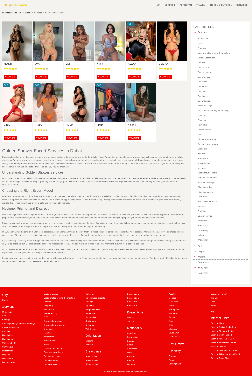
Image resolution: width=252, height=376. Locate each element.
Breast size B (91, 360)
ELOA (38, 124)
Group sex (49, 329)
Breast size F (133, 301)
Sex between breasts (95, 298)
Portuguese (174, 309)
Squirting (89, 305)
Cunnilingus (7, 347)
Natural (130, 317)
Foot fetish (49, 309)
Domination (7, 358)
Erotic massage (51, 294)
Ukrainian (173, 329)
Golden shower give (53, 321)
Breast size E (133, 298)
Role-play (89, 294)
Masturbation (50, 340)
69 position (7, 312)
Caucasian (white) (218, 294)
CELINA (163, 63)
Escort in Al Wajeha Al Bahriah (224, 350)
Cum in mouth (8, 339)
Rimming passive (52, 364)
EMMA (70, 124)
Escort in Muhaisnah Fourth (223, 343)
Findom (47, 301)
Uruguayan (174, 333)
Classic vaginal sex (11, 327)
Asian (171, 360)
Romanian (173, 313)
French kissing (50, 313)
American (131, 333)
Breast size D (133, 294)
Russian (172, 317)
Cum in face (7, 335)
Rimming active (51, 360)
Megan (8, 63)
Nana (100, 63)
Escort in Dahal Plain (220, 358)
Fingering (48, 305)
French (130, 360)
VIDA (7, 124)
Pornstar (186, 5)
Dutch (130, 352)
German (131, 364)
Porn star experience (53, 352)
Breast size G (133, 305)
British (130, 345)
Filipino (130, 356)
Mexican (172, 298)
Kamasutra (49, 337)
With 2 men (90, 329)
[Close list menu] (195, 32)
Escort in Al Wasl (218, 346)
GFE (46, 317)
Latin (212, 301)
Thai (171, 325)
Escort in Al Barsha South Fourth (225, 354)
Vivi (68, 63)
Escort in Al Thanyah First (222, 331)
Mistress (48, 344)
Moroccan (173, 301)
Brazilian (131, 341)
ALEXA (132, 63)
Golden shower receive (54, 325)
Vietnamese (174, 337)
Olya (37, 63)
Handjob (48, 333)
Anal (4, 315)
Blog (212, 311)
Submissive (90, 317)
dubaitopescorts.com (11, 13)
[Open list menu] (195, 246)
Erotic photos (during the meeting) (59, 298)
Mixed (213, 305)
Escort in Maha (217, 323)
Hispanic (214, 298)
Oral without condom (53, 348)
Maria (100, 124)
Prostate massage (52, 356)
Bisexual (89, 344)
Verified (170, 5)
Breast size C (91, 364)
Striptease (90, 313)
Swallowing (90, 321)
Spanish (172, 321)
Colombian (132, 349)
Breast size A (91, 356)
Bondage (6, 319)
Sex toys (89, 301)
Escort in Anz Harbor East (222, 339)
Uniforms (89, 325)
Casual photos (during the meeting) (18, 323)
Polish (171, 305)
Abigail (132, 124)
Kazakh (172, 294)
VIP (158, 5)
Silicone (130, 321)
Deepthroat (7, 351)
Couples (6, 331)
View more (10, 77)
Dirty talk (6, 354)
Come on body (9, 343)
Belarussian (132, 337)
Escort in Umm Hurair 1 (221, 335)
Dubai (27, 13)
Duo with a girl (8, 362)
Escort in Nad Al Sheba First (223, 327)
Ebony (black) (175, 364)
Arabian (172, 356)
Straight (89, 341)
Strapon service (92, 309)
